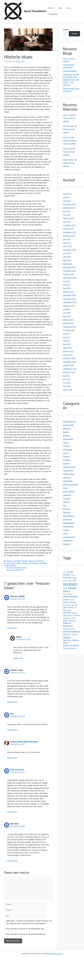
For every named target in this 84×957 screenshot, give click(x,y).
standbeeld (43, 563)
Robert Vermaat (17, 769)
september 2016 (69, 369)
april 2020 (67, 260)
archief (73, 574)
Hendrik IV (72, 599)
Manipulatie (67, 481)
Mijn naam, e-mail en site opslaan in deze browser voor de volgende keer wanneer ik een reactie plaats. (29, 922)
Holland (68, 605)
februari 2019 (68, 292)
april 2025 (67, 194)
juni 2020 (67, 253)
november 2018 (69, 299)
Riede (65, 620)
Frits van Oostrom (67, 594)
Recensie (66, 509)
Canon (65, 443)
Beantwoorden (12, 628)
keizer (65, 607)
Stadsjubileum (69, 516)
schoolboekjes (33, 563)
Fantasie (66, 446)
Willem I (66, 643)
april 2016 (67, 386)
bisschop (67, 577)
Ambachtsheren (69, 422)
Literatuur (67, 477)
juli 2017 (66, 334)
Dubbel (65, 588)
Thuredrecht (66, 634)
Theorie (66, 530)
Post (65, 505)
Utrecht (67, 637)
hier (41, 191)
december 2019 (69, 267)
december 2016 (69, 358)
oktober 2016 (68, 365)
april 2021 (67, 243)
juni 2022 (66, 222)
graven (66, 599)
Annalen (70, 572)
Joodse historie (69, 467)
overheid (24, 563)
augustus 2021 (69, 236)
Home (60, 8)
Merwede (67, 613)
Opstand (66, 502)
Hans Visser (68, 148)
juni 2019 (66, 285)
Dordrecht (70, 584)
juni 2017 (66, 337)
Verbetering (40, 561)
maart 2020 (68, 264)
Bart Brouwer (68, 126)
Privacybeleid (53, 14)
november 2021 (69, 225)
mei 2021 (66, 239)
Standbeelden (69, 523)
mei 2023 (67, 215)
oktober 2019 (68, 274)
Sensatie (66, 512)
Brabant (74, 577)
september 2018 (69, 302)
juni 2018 (66, 313)
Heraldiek (67, 460)
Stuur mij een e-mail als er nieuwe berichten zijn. (26, 934)
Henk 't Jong (68, 115)
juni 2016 (66, 379)
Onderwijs (67, 495)
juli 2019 (66, 281)
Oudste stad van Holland (69, 618)
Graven (66, 453)
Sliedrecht (67, 623)
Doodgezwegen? (70, 71)
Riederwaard (72, 620)
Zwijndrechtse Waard (69, 648)
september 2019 (69, 278)
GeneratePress (57, 954)
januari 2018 (68, 320)
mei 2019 (66, 288)
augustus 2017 (69, 330)
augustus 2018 (69, 306)
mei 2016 (66, 383)
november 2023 (69, 204)
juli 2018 (66, 309)
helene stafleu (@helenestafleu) (24, 742)
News (65, 488)
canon (70, 580)
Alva (64, 572)
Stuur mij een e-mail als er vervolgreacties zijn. (25, 929)
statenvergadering (10, 565)
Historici (9, 561)
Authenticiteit (68, 425)
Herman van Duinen (69, 602)
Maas (64, 610)
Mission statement (28, 561)
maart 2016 (67, 390)
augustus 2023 (69, 208)
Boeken (66, 432)
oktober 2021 (68, 229)
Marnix (69, 610)
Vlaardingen (67, 640)
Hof (64, 605)
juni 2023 (67, 211)
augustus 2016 (69, 372)
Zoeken (66, 30)
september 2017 (69, 327)
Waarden (66, 544)
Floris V (66, 591)
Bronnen (66, 436)
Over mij (51, 8)
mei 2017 (66, 341)
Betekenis (67, 429)
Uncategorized (69, 537)
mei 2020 (67, 257)
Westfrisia (75, 640)
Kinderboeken (68, 474)
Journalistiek (17, 561)
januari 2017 (68, 355)
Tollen (65, 533)
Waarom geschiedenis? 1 (15, 570)
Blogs (69, 8)
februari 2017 (68, 351)
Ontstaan (66, 498)
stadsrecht (68, 626)
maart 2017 (67, 348)
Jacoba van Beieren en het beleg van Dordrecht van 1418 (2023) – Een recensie (71, 79)
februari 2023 (68, 218)
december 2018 (69, 295)
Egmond (72, 588)
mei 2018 (66, 316)
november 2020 (69, 250)
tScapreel (74, 634)
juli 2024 (66, 197)
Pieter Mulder (68, 160)
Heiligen (66, 456)
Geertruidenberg (70, 596)
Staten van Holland (68, 629)
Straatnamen (68, 526)
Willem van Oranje (70, 645)
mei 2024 (67, 201)
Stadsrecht (67, 519)
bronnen (65, 580)
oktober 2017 (68, 323)
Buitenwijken (68, 439)
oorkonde (76, 615)
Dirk (74, 580)
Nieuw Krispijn (69, 491)
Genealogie (67, 450)
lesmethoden (10, 563)
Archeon (66, 574)
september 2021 (69, 232)
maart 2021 (67, 246)
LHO (75, 607)
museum (74, 612)
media (18, 563)
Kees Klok (74, 605)
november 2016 (69, 362)
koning (70, 607)
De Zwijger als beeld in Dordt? (16, 567)
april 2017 (67, 344)
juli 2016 (66, 376)
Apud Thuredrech (35, 11)
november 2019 (69, 271)
